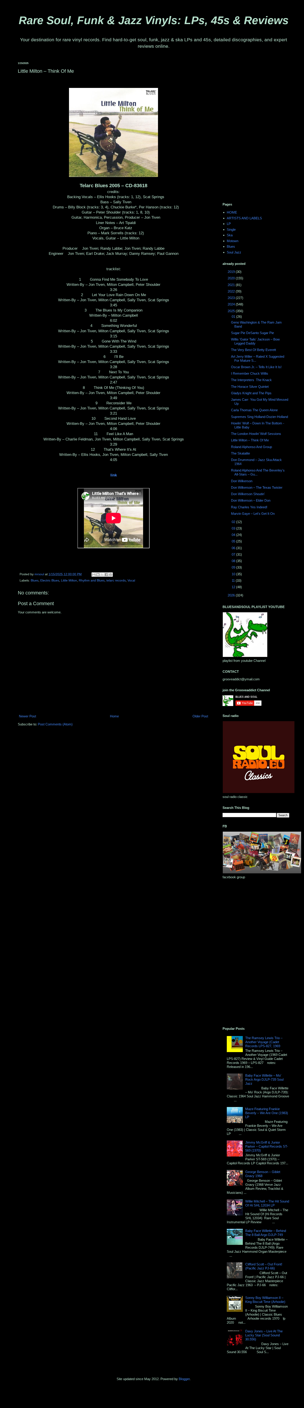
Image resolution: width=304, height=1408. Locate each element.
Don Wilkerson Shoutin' (248, 494)
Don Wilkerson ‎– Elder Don (250, 500)
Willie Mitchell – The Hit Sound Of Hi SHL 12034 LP (267, 1203)
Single (231, 229)
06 (234, 548)
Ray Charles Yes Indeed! (249, 507)
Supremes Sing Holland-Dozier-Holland (259, 417)
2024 (232, 304)
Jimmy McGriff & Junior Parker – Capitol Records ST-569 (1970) (266, 1146)
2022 (232, 291)
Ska (230, 235)
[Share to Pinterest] (110, 574)
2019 (232, 272)
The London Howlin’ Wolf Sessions (256, 434)
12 (234, 587)
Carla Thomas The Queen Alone (254, 410)
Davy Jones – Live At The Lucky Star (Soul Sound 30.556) (264, 1335)
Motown (232, 241)
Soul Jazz (234, 252)
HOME (232, 212)
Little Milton (69, 580)
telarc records (116, 580)
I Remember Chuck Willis (249, 373)
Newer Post (27, 716)
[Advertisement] (256, 129)
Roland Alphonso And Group (251, 447)
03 (234, 528)
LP (229, 224)
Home (114, 716)
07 (234, 554)
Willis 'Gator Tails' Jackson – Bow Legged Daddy (255, 341)
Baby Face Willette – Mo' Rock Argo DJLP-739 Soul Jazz (264, 1079)
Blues (35, 580)
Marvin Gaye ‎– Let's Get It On (253, 513)
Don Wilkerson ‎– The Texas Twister (256, 487)
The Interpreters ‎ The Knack (251, 380)
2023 (232, 298)
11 (234, 580)
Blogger (184, 1379)
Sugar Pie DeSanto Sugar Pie (252, 333)
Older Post (200, 716)
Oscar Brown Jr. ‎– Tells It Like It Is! (256, 367)
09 (234, 567)
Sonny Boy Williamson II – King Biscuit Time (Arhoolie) (265, 1300)
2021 (232, 285)
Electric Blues (49, 580)
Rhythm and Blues (92, 580)
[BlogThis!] (98, 574)
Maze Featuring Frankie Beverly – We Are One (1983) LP (266, 1113)
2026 (232, 595)
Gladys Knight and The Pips (251, 393)
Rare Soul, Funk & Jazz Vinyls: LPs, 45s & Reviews (154, 20)
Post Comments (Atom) (55, 724)
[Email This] (93, 574)
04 (234, 535)
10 (234, 574)
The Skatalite (240, 453)
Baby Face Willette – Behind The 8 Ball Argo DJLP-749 (265, 1233)
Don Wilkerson (241, 481)
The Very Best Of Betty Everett (253, 350)
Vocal (131, 580)
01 (234, 316)
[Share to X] (102, 574)
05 (234, 541)
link (113, 475)
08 (234, 561)
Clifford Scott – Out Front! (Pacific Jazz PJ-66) (263, 1266)
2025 (232, 311)
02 (234, 522)
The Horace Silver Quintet (250, 386)
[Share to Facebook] (106, 574)
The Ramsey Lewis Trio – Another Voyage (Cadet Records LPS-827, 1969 (263, 1042)
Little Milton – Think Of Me (250, 440)
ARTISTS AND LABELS (244, 218)
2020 (232, 278)
